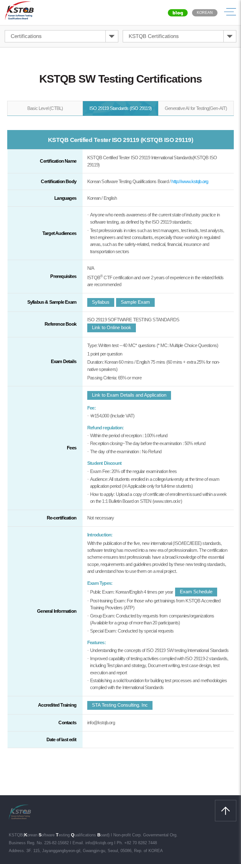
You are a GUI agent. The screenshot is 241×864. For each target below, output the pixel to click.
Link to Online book (111, 327)
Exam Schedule (196, 591)
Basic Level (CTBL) (45, 108)
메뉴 (230, 12)
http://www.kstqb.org (189, 181)
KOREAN (205, 12)
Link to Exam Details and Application (129, 395)
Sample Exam (135, 302)
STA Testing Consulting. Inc (120, 705)
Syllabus (101, 302)
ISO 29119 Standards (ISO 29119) (120, 108)
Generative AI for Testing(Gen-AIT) (196, 108)
